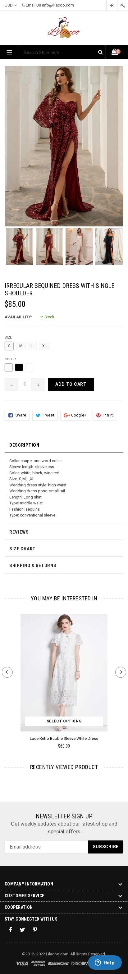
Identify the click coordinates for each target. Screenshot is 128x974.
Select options (64, 721)
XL (44, 346)
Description (24, 445)
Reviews (19, 532)
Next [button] (120, 672)
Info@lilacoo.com (58, 5)
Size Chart (22, 549)
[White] (29, 367)
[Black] (19, 367)
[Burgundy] (9, 367)
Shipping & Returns (33, 565)
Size (8, 337)
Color (10, 359)
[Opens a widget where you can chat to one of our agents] (105, 963)
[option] (19, 249)
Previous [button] (7, 672)
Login (112, 5)
